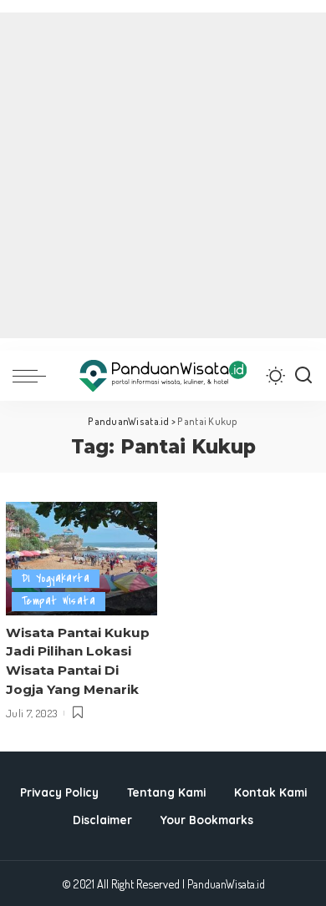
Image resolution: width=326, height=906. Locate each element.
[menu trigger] (33, 376)
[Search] (303, 376)
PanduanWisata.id (226, 884)
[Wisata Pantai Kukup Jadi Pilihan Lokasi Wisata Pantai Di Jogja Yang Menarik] (81, 558)
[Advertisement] (163, 175)
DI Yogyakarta (55, 578)
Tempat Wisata (58, 601)
